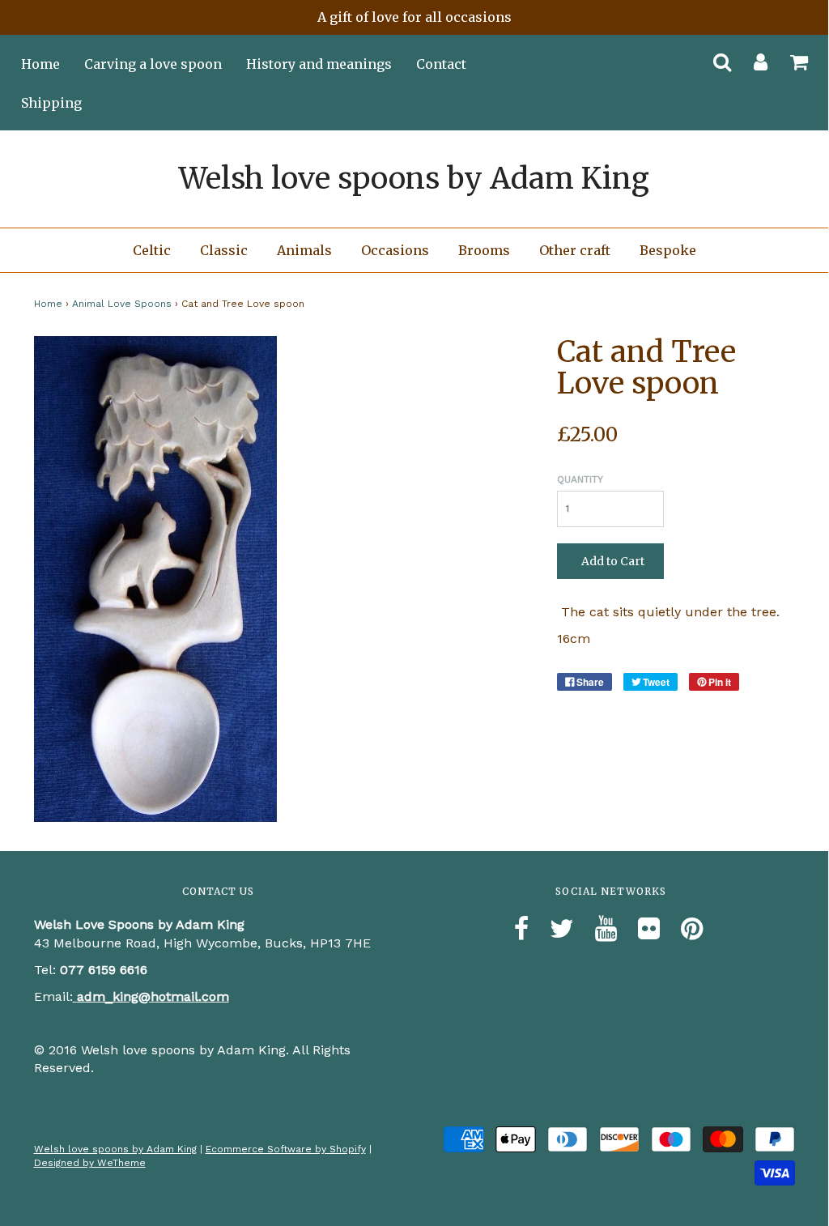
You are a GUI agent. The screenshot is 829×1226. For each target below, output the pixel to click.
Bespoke (668, 250)
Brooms (484, 250)
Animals (304, 250)
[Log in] (750, 57)
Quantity (580, 479)
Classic (224, 250)
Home (40, 64)
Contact (441, 64)
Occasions (395, 250)
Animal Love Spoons (122, 303)
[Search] (712, 57)
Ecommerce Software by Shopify (286, 1149)
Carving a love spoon (153, 64)
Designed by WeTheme (90, 1163)
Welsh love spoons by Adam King (414, 178)
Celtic (152, 250)
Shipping (51, 103)
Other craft (574, 250)
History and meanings (319, 64)
